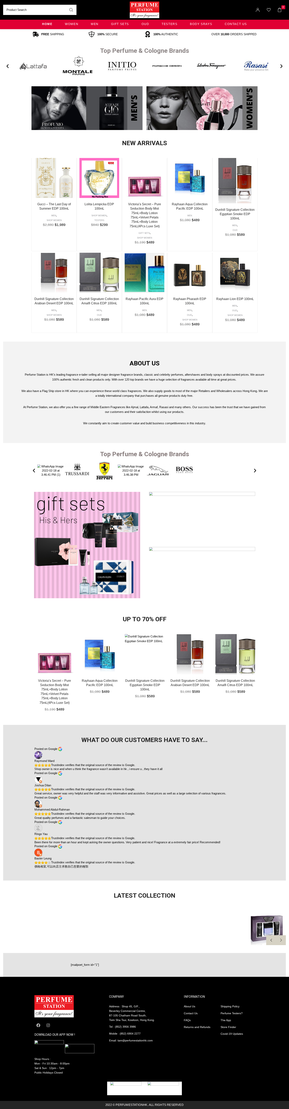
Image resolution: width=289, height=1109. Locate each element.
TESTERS (169, 24)
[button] (7, 66)
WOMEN (71, 24)
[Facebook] (38, 1025)
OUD (145, 24)
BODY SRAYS (201, 24)
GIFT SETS (120, 24)
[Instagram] (48, 1025)
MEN (94, 24)
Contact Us (236, 24)
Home (47, 24)
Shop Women (54, 220)
